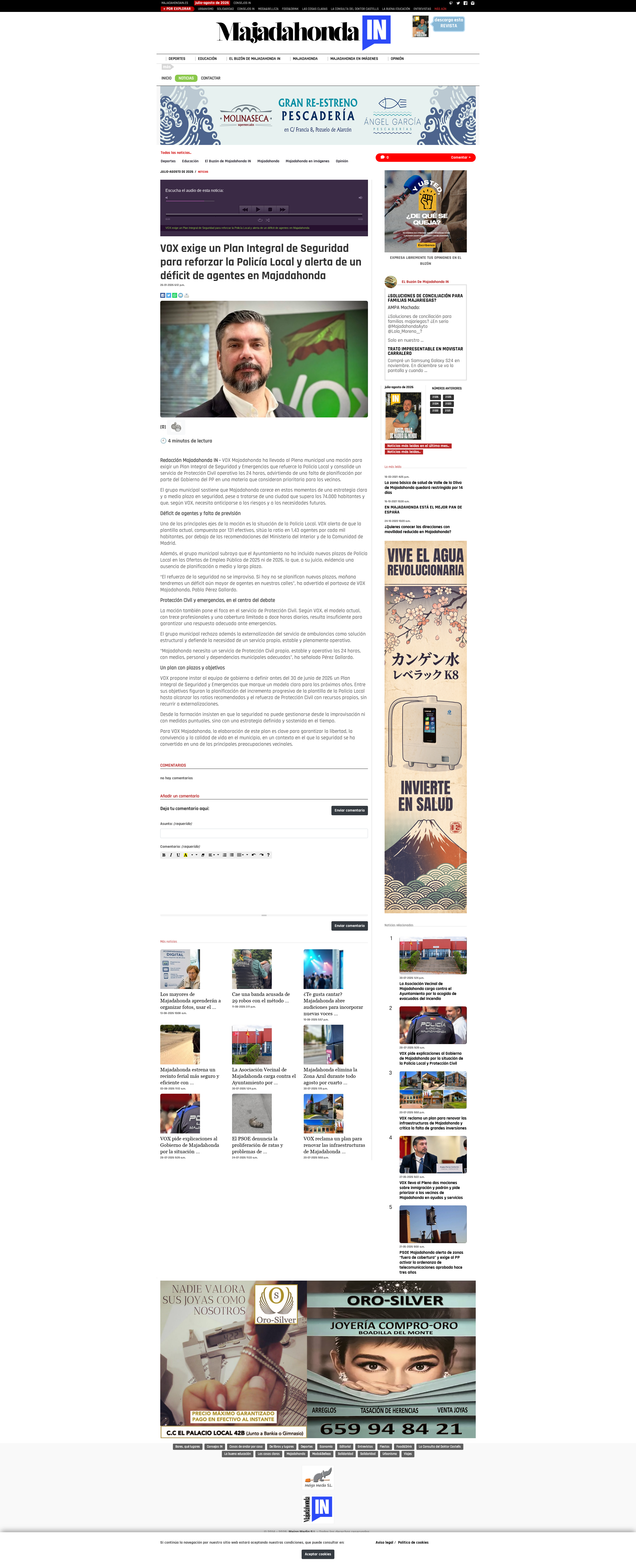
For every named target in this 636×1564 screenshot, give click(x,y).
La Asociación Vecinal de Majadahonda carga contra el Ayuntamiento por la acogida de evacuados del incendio (427, 991)
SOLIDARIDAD (225, 9)
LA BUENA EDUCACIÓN (396, 9)
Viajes (408, 1454)
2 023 (448, 404)
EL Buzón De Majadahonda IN (425, 282)
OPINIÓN (397, 59)
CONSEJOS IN (242, 3)
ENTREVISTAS (422, 9)
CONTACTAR (210, 78)
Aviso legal (384, 1543)
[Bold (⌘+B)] (164, 855)
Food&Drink (404, 1446)
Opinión (342, 161)
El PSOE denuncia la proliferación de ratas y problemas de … (257, 1145)
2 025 (448, 397)
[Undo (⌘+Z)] (254, 855)
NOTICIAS (186, 78)
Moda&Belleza (321, 1454)
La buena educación (237, 1454)
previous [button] (245, 209)
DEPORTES (177, 59)
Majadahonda (268, 161)
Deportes (168, 161)
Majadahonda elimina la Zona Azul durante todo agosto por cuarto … (330, 1076)
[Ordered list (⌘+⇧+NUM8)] (224, 855)
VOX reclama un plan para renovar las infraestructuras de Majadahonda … (334, 1145)
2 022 (435, 410)
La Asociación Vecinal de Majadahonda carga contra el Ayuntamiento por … (264, 1076)
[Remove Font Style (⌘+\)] (203, 855)
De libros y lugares (282, 1446)
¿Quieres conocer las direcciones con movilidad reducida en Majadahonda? (418, 529)
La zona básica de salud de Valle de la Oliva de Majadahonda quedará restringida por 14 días (424, 488)
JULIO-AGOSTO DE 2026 (177, 172)
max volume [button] (361, 197)
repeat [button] (260, 220)
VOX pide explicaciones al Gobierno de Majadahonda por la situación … (189, 1145)
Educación (190, 161)
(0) (163, 427)
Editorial (345, 1446)
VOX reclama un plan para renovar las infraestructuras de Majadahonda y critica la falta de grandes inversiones (433, 1123)
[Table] (243, 855)
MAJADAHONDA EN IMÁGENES (354, 59)
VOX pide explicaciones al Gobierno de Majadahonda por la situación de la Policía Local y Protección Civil (431, 1059)
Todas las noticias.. (176, 153)
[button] (176, 427)
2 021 (448, 410)
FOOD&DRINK (290, 9)
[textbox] (264, 883)
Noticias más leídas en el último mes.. (418, 446)
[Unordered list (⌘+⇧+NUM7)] (232, 855)
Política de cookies (413, 1543)
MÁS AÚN (440, 9)
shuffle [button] (268, 220)
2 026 (435, 397)
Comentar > (461, 158)
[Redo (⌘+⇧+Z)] (261, 855)
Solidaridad (345, 1454)
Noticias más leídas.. (404, 452)
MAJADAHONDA (305, 59)
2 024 (435, 404)
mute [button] (167, 197)
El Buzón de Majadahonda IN (228, 161)
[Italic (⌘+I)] (171, 855)
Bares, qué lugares (187, 1446)
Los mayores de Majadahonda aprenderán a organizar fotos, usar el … (190, 1000)
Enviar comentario (350, 811)
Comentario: (180, 847)
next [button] (283, 209)
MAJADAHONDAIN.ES (174, 3)
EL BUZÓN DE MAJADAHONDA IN (254, 59)
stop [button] (270, 209)
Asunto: (176, 824)
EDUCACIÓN (207, 59)
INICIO (166, 78)
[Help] (268, 855)
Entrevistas (365, 1446)
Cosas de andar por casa (246, 1446)
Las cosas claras (269, 1454)
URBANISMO (205, 9)
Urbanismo (390, 1454)
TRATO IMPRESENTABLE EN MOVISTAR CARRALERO (425, 351)
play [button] (258, 209)
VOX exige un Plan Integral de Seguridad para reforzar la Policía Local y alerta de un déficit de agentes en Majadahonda (237, 227)
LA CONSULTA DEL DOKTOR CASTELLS (355, 9)
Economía (326, 1446)
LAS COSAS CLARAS (314, 9)
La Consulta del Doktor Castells (440, 1446)
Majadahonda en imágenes (307, 161)
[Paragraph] (214, 855)
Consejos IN (215, 1446)
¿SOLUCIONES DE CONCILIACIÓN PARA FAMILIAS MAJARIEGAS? (425, 298)
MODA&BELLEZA (268, 9)
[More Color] (194, 855)
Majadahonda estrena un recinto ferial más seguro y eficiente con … (189, 1076)
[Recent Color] (185, 855)
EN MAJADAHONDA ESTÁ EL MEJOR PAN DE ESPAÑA (423, 510)
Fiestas (385, 1446)
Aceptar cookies (318, 1554)
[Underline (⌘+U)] (178, 855)
